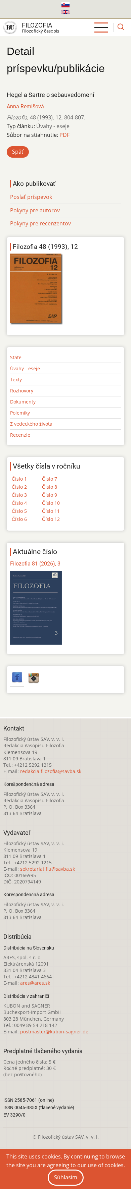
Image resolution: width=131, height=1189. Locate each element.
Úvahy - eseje (25, 368)
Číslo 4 (19, 503)
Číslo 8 (49, 487)
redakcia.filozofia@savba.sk (50, 771)
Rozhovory (21, 390)
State (15, 357)
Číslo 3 (19, 495)
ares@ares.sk (35, 983)
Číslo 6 (19, 519)
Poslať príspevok (31, 197)
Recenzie (20, 435)
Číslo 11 (51, 511)
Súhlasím (65, 1177)
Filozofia (37, 25)
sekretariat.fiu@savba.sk (47, 869)
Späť (18, 151)
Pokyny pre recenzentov (40, 223)
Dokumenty (23, 401)
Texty (16, 379)
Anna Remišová (25, 106)
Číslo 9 (49, 495)
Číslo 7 (49, 479)
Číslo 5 (19, 511)
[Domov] (10, 27)
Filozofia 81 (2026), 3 (35, 563)
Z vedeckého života (31, 424)
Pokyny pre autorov (35, 210)
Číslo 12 (51, 519)
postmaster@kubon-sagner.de (54, 1031)
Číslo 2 (19, 487)
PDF (64, 135)
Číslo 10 (51, 503)
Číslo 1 (19, 479)
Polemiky (20, 413)
